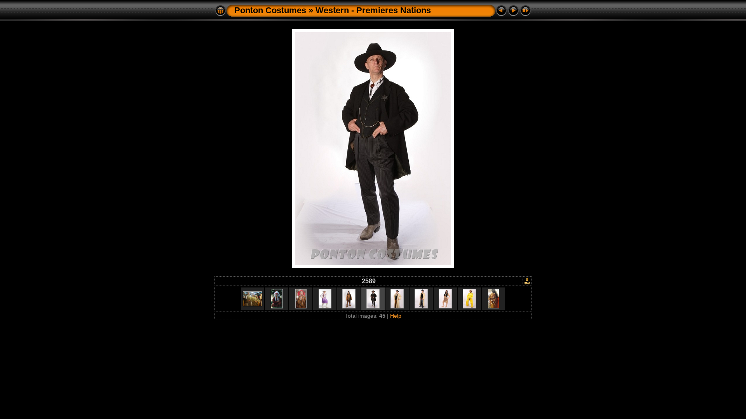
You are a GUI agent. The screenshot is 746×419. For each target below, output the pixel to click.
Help (395, 316)
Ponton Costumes (270, 10)
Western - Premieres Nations (373, 10)
